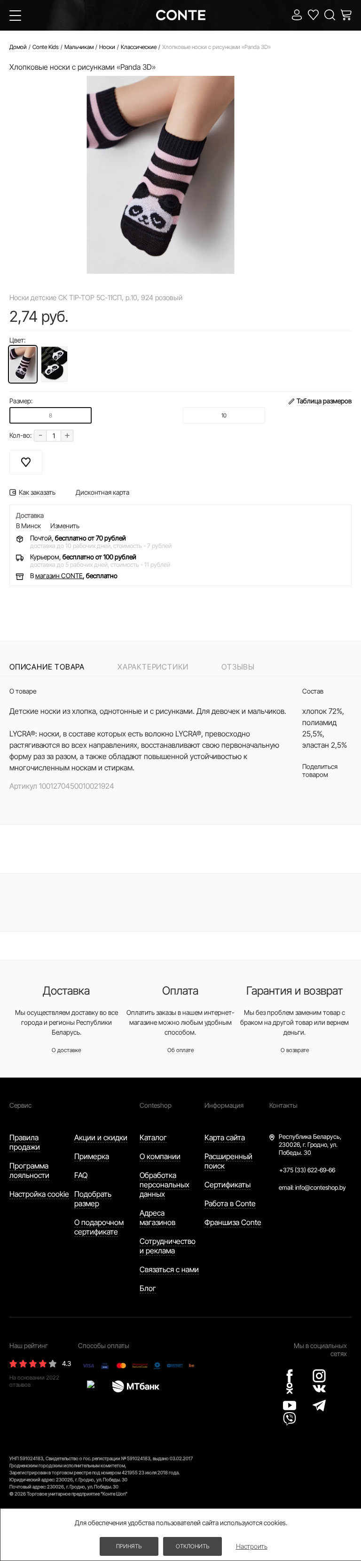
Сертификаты (227, 1184)
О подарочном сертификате (99, 1227)
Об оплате (180, 1050)
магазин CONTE (59, 576)
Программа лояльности (29, 1170)
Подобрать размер (92, 1198)
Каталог (153, 1137)
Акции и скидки (100, 1137)
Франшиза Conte (232, 1222)
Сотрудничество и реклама (168, 1245)
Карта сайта (224, 1137)
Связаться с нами (169, 1269)
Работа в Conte (230, 1203)
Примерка (91, 1156)
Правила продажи (24, 1142)
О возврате (295, 1050)
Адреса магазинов (157, 1217)
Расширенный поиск (228, 1161)
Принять (128, 1546)
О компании (160, 1156)
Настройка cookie (39, 1194)
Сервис (20, 1105)
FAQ (80, 1175)
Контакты (283, 1105)
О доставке (66, 1050)
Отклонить (192, 1546)
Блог (148, 1288)
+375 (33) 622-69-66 (307, 1170)
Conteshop (156, 1105)
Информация (223, 1105)
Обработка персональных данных (164, 1184)
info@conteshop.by (320, 1187)
